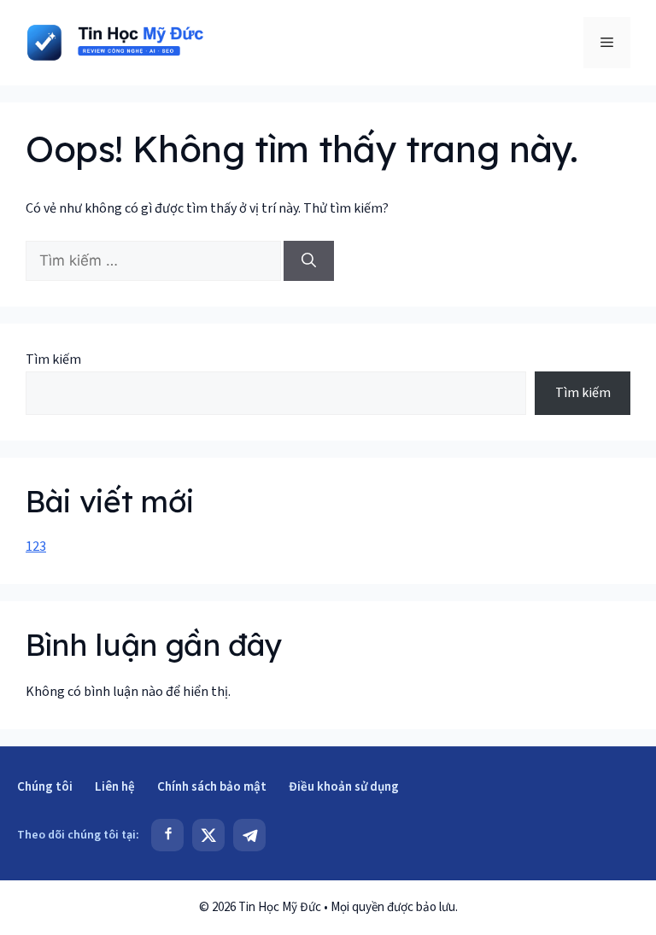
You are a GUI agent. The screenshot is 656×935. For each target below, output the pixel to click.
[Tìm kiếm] (309, 261)
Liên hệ (115, 787)
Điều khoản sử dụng (344, 787)
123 (36, 546)
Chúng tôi (45, 787)
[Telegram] (249, 835)
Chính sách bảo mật (211, 787)
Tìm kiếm (53, 359)
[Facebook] (167, 835)
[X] (208, 835)
